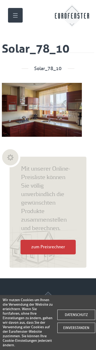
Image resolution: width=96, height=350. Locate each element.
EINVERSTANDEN (76, 328)
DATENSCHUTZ (76, 315)
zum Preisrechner (48, 247)
